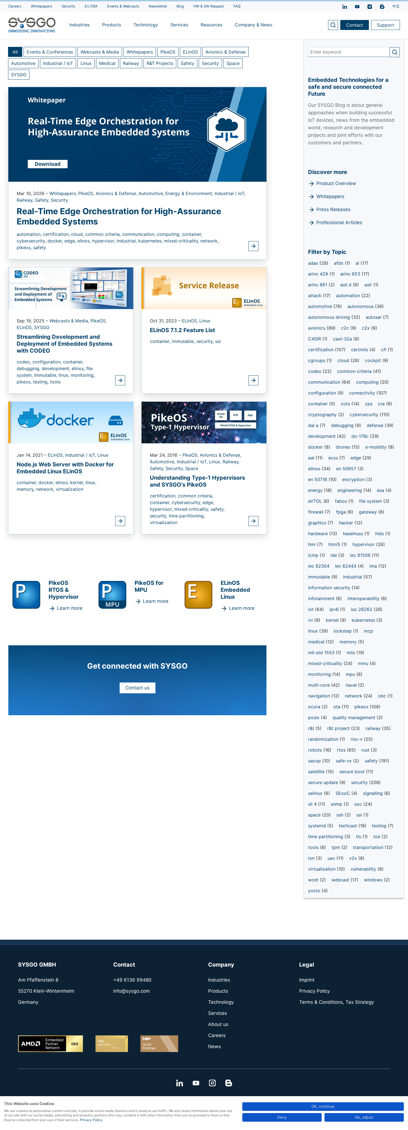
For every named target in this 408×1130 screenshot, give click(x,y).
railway (374, 728)
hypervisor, (104, 241)
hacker (346, 522)
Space (233, 63)
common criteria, (103, 234)
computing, (169, 234)
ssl (218, 341)
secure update (323, 782)
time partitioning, (187, 516)
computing (368, 382)
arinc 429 (318, 274)
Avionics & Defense (225, 52)
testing (380, 825)
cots (346, 403)
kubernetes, (151, 241)
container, (192, 234)
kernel (333, 620)
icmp (314, 555)
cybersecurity (365, 414)
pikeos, (25, 247)
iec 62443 (346, 566)
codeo (315, 371)
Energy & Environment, (190, 193)
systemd (317, 825)
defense (376, 425)
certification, (57, 234)
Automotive (23, 63)
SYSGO (18, 74)
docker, (55, 241)
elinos (315, 468)
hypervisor (364, 544)
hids (380, 533)
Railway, (26, 200)
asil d (346, 284)
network (354, 696)
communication (325, 382)
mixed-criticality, (182, 241)
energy (316, 490)
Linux (86, 63)
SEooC (343, 793)
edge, (70, 241)
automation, (30, 234)
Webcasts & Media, (69, 320)
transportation (369, 847)
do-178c (360, 436)
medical (317, 641)
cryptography (323, 414)
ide (334, 555)
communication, (139, 234)
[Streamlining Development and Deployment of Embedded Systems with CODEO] (70, 287)
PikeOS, (87, 193)
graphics (318, 522)
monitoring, (83, 375)
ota (337, 706)
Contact (354, 25)
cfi (384, 349)
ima (373, 566)
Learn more (69, 608)
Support (385, 25)
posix (314, 717)
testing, (41, 382)
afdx (339, 263)
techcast (348, 825)
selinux (316, 793)
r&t (312, 728)
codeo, (24, 362)
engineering (350, 490)
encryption (354, 479)
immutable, (46, 375)
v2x (353, 858)
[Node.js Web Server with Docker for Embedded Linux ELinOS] (70, 422)
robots (315, 750)
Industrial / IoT (58, 63)
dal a (314, 425)
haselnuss (353, 533)
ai (358, 263)
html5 (335, 544)
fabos (341, 501)
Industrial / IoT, (230, 193)
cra (382, 403)
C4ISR (315, 339)
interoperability (364, 598)
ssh (340, 815)
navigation (319, 696)
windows (374, 880)
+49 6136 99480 (132, 980)
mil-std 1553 (322, 652)
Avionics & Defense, (117, 193)
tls (359, 836)
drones (344, 447)
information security (330, 587)
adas (313, 263)
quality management (355, 717)
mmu (364, 663)
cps (368, 403)
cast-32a (343, 339)
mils (351, 652)
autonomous (361, 306)
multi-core (319, 685)
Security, (175, 468)
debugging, (29, 368)
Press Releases (333, 209)
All (15, 52)
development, (57, 368)
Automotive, (151, 193)
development (322, 436)
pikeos (362, 706)
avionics (317, 328)
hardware (318, 533)
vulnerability (364, 869)
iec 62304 (318, 566)
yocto (315, 890)
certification (321, 349)
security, (205, 341)
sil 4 (313, 804)
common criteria (355, 371)
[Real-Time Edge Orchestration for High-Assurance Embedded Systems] (137, 134)
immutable (319, 577)
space (315, 815)
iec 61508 (361, 555)
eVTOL (315, 501)
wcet (314, 880)
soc (358, 804)
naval (352, 685)
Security (210, 63)
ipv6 (334, 609)
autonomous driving (329, 317)
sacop (315, 761)
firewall (316, 512)
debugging (343, 425)
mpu (351, 674)
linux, (65, 375)
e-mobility (376, 447)
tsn (312, 858)
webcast (341, 880)
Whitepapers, (63, 193)
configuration (323, 393)
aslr (368, 284)
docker (316, 447)
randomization (324, 739)
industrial (353, 577)
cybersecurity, (32, 241)
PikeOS (167, 52)
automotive (320, 306)
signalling (373, 793)
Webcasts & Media (99, 52)
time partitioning (326, 836)
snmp (337, 804)
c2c (345, 328)
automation (348, 295)
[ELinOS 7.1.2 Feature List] (204, 287)
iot (311, 609)
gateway (368, 512)
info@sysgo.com (131, 991)
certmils (360, 349)
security (360, 782)
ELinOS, (25, 327)
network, (209, 241)
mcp (368, 631)
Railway (131, 63)
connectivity (362, 393)
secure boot (352, 771)
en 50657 (346, 468)
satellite (317, 771)
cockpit (373, 360)
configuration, (47, 362)
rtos (342, 750)
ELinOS (190, 52)
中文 (396, 6)
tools (55, 382)
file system (371, 501)
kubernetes (364, 620)
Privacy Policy (91, 1120)
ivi (311, 620)
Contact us (137, 688)
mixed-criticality (326, 663)
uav (332, 858)
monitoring (320, 674)
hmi (312, 544)
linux (313, 631)
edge (356, 458)
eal (312, 458)
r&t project (339, 728)
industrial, (127, 241)
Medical (107, 63)
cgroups (317, 360)
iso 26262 (362, 609)
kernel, (77, 482)
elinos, (84, 241)
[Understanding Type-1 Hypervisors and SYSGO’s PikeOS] (204, 422)
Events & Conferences (50, 52)
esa (381, 490)
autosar (374, 317)
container (318, 403)
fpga (341, 512)
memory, (26, 489)
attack (315, 295)
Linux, (216, 461)
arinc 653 (351, 274)
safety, (218, 509)
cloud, (78, 234)
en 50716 (318, 479)
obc (382, 696)
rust (366, 750)
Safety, (43, 200)
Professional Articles (339, 222)
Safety (187, 63)
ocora (315, 706)
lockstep (343, 631)
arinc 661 (318, 284)
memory (348, 641)
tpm (336, 847)
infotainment (322, 598)
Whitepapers (140, 52)
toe (377, 836)
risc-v (357, 739)
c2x (366, 328)
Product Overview (336, 183)
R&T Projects (160, 63)
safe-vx (344, 761)
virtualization (69, 489)
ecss (333, 458)
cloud (344, 360)
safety (39, 247)
